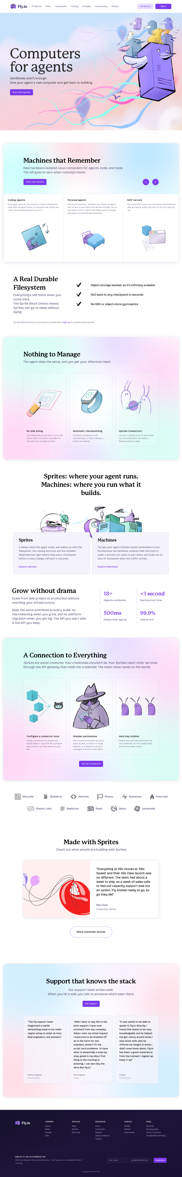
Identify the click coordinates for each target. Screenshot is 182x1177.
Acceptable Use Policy (156, 1136)
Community (101, 6)
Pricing (74, 6)
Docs (97, 1126)
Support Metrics (102, 1136)
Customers (61, 6)
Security (150, 1126)
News (47, 1129)
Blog (74, 1126)
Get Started (145, 6)
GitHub (127, 1126)
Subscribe (160, 1160)
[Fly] (22, 1123)
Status (115, 6)
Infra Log (76, 1132)
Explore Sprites (28, 566)
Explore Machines (108, 566)
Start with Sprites (21, 92)
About (48, 1126)
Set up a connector (91, 763)
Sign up (66, 322)
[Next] (155, 182)
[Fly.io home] (19, 6)
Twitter (127, 1129)
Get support (91, 1003)
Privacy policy (152, 1129)
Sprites (75, 1129)
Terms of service (153, 1132)
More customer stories (91, 932)
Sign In (163, 6)
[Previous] (146, 182)
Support (99, 1132)
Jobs (47, 1136)
